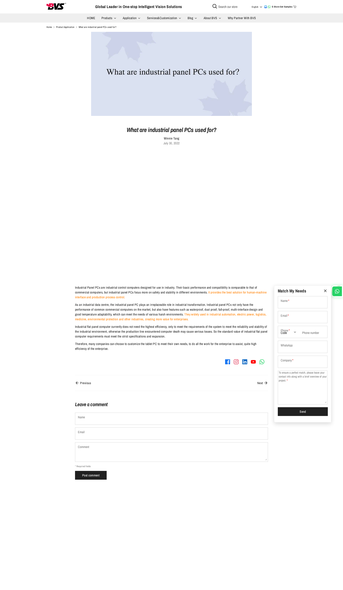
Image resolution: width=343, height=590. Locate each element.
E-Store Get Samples (282, 6)
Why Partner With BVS (242, 18)
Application (130, 18)
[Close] (325, 291)
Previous (85, 383)
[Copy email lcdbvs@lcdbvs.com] (265, 6)
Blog (191, 18)
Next (260, 383)
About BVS (211, 18)
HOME (91, 18)
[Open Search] (214, 6)
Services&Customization (162, 18)
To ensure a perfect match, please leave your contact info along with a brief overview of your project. (303, 376)
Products (107, 18)
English (255, 6)
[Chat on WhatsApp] (269, 6)
